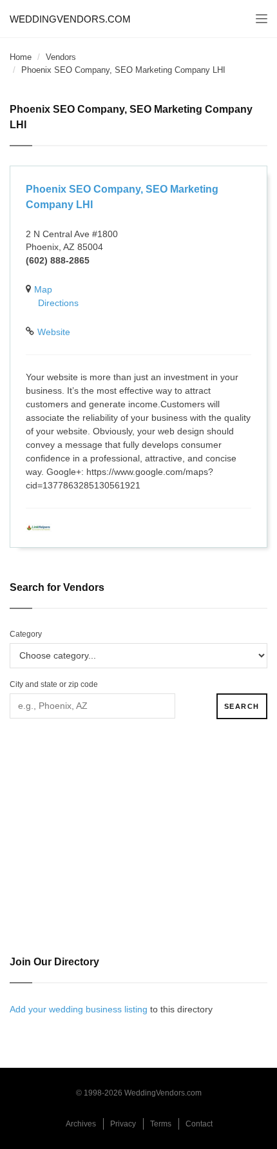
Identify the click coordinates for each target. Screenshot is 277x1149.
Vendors (61, 57)
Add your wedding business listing (79, 1009)
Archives (81, 1123)
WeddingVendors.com (70, 19)
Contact (199, 1123)
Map (43, 289)
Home (21, 57)
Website (53, 332)
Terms (160, 1123)
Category (26, 634)
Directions (58, 303)
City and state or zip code (54, 684)
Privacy (123, 1123)
